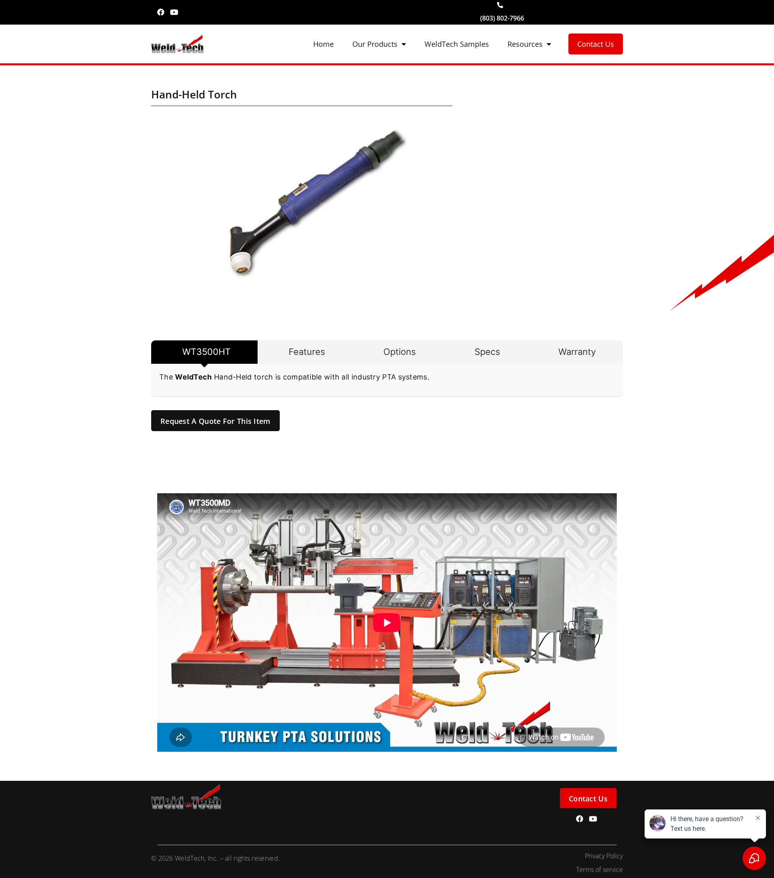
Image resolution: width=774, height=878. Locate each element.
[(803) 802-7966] (500, 5)
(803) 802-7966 (502, 18)
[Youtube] (174, 12)
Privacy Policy (604, 855)
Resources (525, 44)
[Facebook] (160, 12)
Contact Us (595, 44)
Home (323, 44)
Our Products (374, 44)
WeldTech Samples (456, 44)
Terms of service (599, 869)
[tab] (204, 351)
